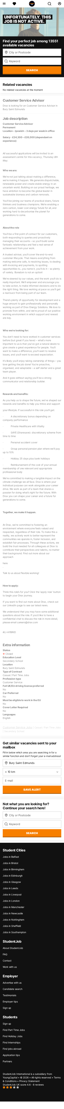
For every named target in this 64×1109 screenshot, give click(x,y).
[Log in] (59, 3)
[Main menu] (4, 3)
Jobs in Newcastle (13, 913)
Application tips (11, 1055)
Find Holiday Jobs (12, 1036)
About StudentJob (13, 948)
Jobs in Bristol (10, 863)
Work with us (10, 966)
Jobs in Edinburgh (13, 875)
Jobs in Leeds (10, 888)
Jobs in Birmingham (13, 869)
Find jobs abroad (12, 1048)
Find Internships (11, 1042)
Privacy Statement (29, 1081)
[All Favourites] (14, 4)
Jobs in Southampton (14, 932)
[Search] (51, 4)
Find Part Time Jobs (14, 1029)
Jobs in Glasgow (12, 881)
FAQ (5, 954)
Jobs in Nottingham (13, 919)
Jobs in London (11, 900)
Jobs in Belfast (11, 856)
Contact (7, 960)
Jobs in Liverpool (12, 894)
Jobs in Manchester (13, 907)
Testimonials (9, 995)
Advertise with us (12, 982)
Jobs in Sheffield (12, 925)
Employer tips (10, 1001)
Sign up (7, 1007)
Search (32, 70)
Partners (7, 1061)
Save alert (32, 789)
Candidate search (12, 989)
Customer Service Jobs (17, 727)
